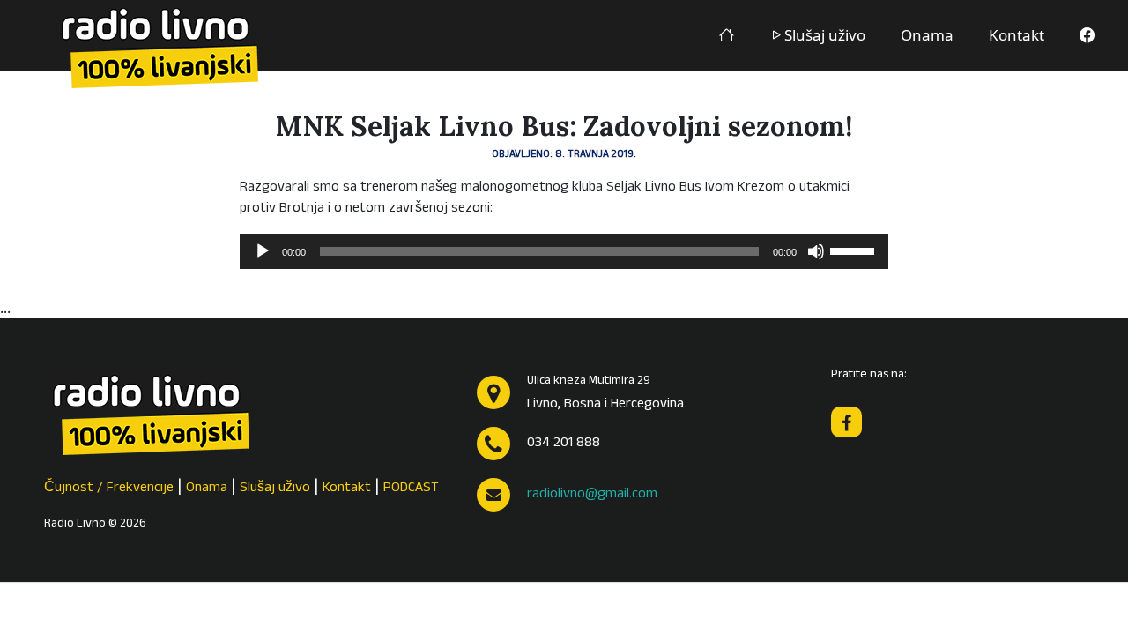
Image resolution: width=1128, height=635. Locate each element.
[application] (564, 251)
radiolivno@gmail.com (592, 494)
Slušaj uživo (824, 35)
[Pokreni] (262, 251)
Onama (927, 35)
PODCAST (411, 488)
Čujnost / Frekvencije (109, 488)
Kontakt (1016, 35)
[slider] (854, 249)
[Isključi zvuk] (816, 251)
